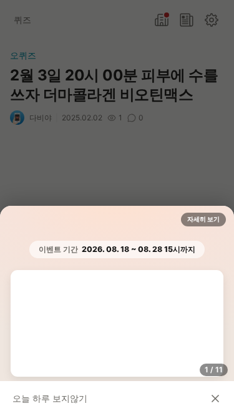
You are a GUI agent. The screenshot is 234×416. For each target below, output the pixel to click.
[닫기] (215, 398)
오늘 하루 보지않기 (49, 398)
